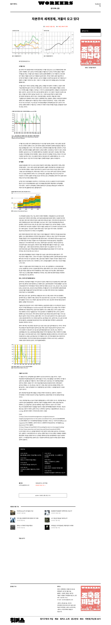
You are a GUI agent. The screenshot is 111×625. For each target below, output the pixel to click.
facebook (98, 4)
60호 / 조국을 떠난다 (90, 67)
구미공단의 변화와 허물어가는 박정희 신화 (30, 470)
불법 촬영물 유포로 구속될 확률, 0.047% (30, 455)
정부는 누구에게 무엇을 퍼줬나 (28, 460)
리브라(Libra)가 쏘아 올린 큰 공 (25, 511)
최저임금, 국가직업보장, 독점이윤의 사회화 (62, 525)
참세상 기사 (13, 586)
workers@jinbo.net (67, 599)
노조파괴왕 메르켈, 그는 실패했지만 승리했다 (54, 456)
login (63, 611)
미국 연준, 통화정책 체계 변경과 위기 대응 (27, 518)
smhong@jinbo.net (24, 485)
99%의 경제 (64, 26)
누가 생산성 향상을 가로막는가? (28, 464)
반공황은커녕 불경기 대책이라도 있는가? (55, 472)
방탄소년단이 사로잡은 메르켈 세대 (54, 468)
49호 (59, 26)
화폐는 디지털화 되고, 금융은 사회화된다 (52, 462)
